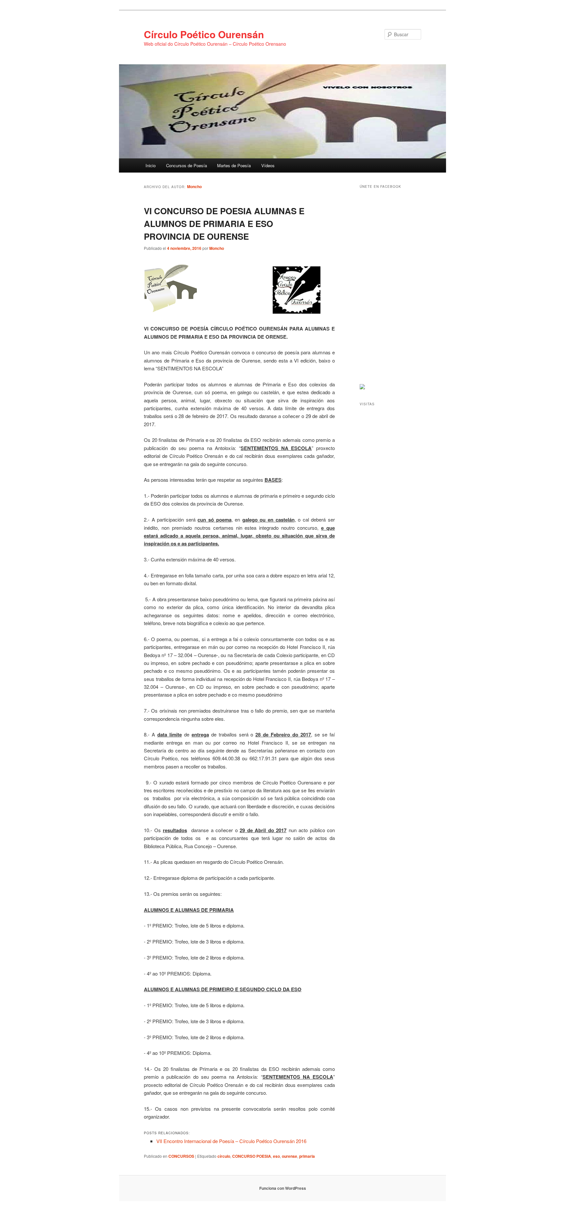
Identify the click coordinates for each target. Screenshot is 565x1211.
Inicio (151, 165)
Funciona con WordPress (282, 1188)
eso (276, 1156)
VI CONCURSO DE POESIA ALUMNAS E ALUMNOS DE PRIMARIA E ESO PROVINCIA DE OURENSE (224, 223)
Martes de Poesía (234, 165)
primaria (307, 1156)
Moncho (194, 186)
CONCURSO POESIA (251, 1156)
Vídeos (268, 165)
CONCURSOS (181, 1156)
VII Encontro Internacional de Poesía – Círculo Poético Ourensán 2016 (231, 1141)
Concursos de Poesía (186, 165)
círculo (223, 1156)
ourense (289, 1156)
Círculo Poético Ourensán (204, 34)
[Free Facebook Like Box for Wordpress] (362, 388)
